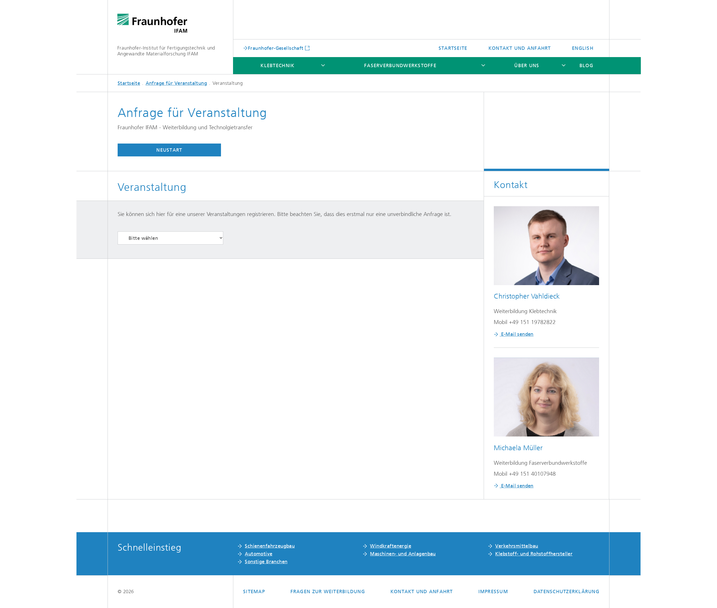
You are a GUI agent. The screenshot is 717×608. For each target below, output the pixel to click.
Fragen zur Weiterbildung (327, 591)
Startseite (453, 48)
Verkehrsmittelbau (516, 546)
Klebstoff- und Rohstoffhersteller (533, 554)
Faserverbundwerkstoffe (400, 65)
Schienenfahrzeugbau (270, 546)
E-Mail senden (517, 334)
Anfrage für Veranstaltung (176, 83)
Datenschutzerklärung (566, 591)
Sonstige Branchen (266, 561)
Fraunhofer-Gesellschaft (276, 47)
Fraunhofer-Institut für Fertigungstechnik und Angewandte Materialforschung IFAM (166, 51)
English (582, 48)
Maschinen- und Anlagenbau (403, 554)
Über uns (526, 65)
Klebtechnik (277, 65)
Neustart (169, 150)
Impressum (493, 591)
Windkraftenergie (390, 546)
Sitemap (254, 591)
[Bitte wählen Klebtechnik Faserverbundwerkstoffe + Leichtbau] (170, 237)
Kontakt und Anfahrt (519, 48)
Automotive (258, 554)
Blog (586, 65)
